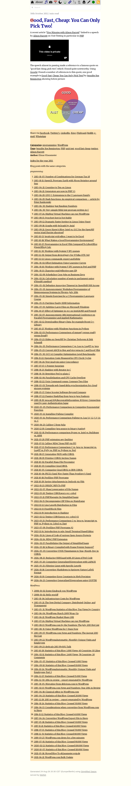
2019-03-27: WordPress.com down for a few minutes (59, 738)
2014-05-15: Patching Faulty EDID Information (57, 303)
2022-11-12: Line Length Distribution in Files (55, 505)
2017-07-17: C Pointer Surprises (49, 366)
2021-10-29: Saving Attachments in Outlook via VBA (59, 481)
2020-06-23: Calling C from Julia (50, 425)
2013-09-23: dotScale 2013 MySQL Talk (52, 646)
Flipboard (81, 133)
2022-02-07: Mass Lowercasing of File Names (56, 489)
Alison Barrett (40, 36)
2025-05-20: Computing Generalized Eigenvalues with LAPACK (65, 562)
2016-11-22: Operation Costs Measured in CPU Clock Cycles (62, 358)
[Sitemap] (74, 2)
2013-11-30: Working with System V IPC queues (57, 251)
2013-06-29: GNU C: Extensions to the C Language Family (62, 195)
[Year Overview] (55, 2)
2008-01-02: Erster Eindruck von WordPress (55, 591)
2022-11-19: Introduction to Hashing (51, 513)
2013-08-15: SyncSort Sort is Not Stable (53, 218)
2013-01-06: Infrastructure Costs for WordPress (57, 598)
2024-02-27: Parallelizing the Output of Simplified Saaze (61, 543)
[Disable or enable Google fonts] (89, 2)
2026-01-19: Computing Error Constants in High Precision (62, 576)
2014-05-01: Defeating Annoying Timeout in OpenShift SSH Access (66, 285)
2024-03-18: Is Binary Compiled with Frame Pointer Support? (64, 547)
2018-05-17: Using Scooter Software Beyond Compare (60, 392)
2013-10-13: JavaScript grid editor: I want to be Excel (59, 236)
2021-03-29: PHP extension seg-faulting (53, 439)
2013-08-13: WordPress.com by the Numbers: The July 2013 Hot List (66, 625)
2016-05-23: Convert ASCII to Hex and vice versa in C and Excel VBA (67, 350)
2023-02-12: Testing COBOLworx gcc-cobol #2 (56, 517)
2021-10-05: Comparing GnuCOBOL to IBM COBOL (58, 470)
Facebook (44, 133)
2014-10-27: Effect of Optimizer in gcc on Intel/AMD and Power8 (65, 311)
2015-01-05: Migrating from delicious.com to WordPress (61, 684)
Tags (32, 148)
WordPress (62, 145)
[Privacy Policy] (84, 2)
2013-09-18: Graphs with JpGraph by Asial (54, 225)
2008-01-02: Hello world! (46, 595)
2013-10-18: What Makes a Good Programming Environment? (64, 240)
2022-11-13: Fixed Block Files (47, 509)
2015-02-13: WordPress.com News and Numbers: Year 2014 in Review (67, 688)
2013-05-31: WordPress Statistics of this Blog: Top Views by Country (67, 609)
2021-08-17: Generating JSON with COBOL (54, 454)
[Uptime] (93, 2)
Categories (35, 145)
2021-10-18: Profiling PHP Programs (51, 477)
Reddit (90, 133)
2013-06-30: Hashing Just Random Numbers (55, 206)
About (39, 2)
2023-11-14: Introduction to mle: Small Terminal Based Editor (64, 531)
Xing (73, 133)
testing (94, 148)
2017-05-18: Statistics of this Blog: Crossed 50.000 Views (61, 722)
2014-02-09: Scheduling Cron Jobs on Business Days (59, 274)
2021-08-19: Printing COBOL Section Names (55, 458)
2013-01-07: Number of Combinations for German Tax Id (62, 176)
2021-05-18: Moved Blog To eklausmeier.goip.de (57, 753)
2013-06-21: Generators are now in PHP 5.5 (54, 191)
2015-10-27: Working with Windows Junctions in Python (61, 328)
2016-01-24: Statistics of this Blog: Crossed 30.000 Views (61, 703)
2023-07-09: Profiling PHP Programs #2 (53, 527)
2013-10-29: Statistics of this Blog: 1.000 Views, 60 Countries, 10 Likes (67, 650)
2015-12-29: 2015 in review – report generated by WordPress (63, 699)
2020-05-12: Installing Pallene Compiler (54, 414)
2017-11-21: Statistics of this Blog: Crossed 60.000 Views (60, 726)
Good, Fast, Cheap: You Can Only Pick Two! (62, 75)
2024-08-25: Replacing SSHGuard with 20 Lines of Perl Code (63, 558)
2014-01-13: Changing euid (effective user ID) (55, 270)
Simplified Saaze (88, 771)
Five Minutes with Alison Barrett (63, 32)
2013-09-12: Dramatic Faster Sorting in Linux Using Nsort (62, 221)
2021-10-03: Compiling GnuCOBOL (50, 466)
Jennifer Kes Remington (48, 148)
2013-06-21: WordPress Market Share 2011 (54, 617)
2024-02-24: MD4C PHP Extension (51, 539)
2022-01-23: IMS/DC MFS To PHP (50, 485)
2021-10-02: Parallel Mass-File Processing (54, 462)
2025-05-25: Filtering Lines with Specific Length (57, 566)
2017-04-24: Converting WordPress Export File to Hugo (61, 718)
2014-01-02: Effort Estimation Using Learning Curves (60, 263)
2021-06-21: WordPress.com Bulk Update (53, 757)
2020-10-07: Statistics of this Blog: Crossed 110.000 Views (61, 749)
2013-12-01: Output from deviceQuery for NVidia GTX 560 (62, 255)
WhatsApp (41, 136)
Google (33, 72)
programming (49, 145)
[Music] (46, 2)
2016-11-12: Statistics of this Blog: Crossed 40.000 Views (60, 714)
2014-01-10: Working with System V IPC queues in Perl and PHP (65, 267)
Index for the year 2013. (41, 161)
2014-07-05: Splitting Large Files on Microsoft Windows (61, 307)
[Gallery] (51, 2)
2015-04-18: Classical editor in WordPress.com (56, 692)
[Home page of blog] (32, 2)
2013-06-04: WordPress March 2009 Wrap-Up (56, 613)
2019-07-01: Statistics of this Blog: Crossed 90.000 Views (61, 741)
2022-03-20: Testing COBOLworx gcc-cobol (55, 493)
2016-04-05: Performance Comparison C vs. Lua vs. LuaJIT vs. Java (66, 346)
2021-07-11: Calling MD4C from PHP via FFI (55, 443)
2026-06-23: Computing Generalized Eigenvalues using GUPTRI (65, 580)
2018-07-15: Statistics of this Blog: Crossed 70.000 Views (60, 730)
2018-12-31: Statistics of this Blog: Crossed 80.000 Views (60, 734)
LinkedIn (65, 133)
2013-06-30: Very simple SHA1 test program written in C (61, 210)
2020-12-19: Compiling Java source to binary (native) (59, 428)
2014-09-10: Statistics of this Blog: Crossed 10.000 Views (61, 665)
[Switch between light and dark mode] (60, 2)
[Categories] (79, 2)
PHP (82, 36)
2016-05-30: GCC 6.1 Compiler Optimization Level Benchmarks (64, 354)
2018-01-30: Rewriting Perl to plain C (52, 374)
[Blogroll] (70, 2)
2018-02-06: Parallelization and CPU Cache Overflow (60, 377)
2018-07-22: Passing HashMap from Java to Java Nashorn (61, 396)
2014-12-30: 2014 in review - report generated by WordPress (63, 680)
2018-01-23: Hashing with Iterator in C (52, 370)
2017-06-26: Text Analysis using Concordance (56, 362)
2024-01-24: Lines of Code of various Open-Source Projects (62, 535)
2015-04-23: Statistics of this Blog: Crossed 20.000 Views (61, 695)
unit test (70, 148)
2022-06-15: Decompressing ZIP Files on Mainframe (59, 501)
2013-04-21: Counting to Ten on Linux (52, 187)
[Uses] (65, 2)
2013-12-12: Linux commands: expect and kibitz (57, 259)
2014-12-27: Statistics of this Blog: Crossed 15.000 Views (60, 676)
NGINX (43, 775)
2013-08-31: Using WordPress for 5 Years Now (56, 629)
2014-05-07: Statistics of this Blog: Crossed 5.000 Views (60, 661)
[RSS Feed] (98, 2)
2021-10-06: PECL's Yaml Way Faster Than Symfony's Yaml (62, 474)
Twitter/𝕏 (55, 133)
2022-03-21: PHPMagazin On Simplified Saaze (56, 497)
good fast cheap (82, 148)
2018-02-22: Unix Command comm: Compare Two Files (61, 381)
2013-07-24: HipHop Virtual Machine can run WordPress (61, 214)
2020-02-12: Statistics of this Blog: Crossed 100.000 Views (61, 745)
